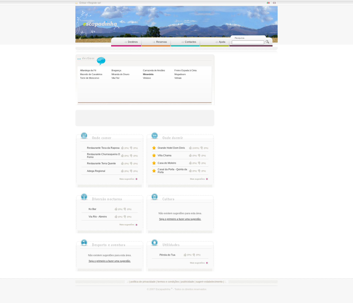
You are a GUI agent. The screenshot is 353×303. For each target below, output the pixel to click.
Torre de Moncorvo (89, 78)
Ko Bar (92, 209)
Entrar (82, 2)
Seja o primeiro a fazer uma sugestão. (180, 219)
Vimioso (147, 78)
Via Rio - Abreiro (98, 216)
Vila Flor (116, 78)
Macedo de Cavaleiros (91, 74)
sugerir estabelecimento (209, 281)
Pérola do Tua (167, 254)
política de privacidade (143, 281)
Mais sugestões (127, 179)
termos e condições (168, 281)
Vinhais (178, 78)
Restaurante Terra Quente (101, 163)
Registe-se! (94, 2)
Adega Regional (96, 171)
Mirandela (148, 74)
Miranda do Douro (120, 74)
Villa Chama (164, 155)
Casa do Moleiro (167, 163)
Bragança (116, 70)
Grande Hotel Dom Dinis (171, 147)
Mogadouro (180, 74)
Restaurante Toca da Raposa (103, 147)
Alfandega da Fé (88, 70)
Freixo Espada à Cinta (185, 70)
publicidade (187, 281)
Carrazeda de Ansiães (154, 70)
